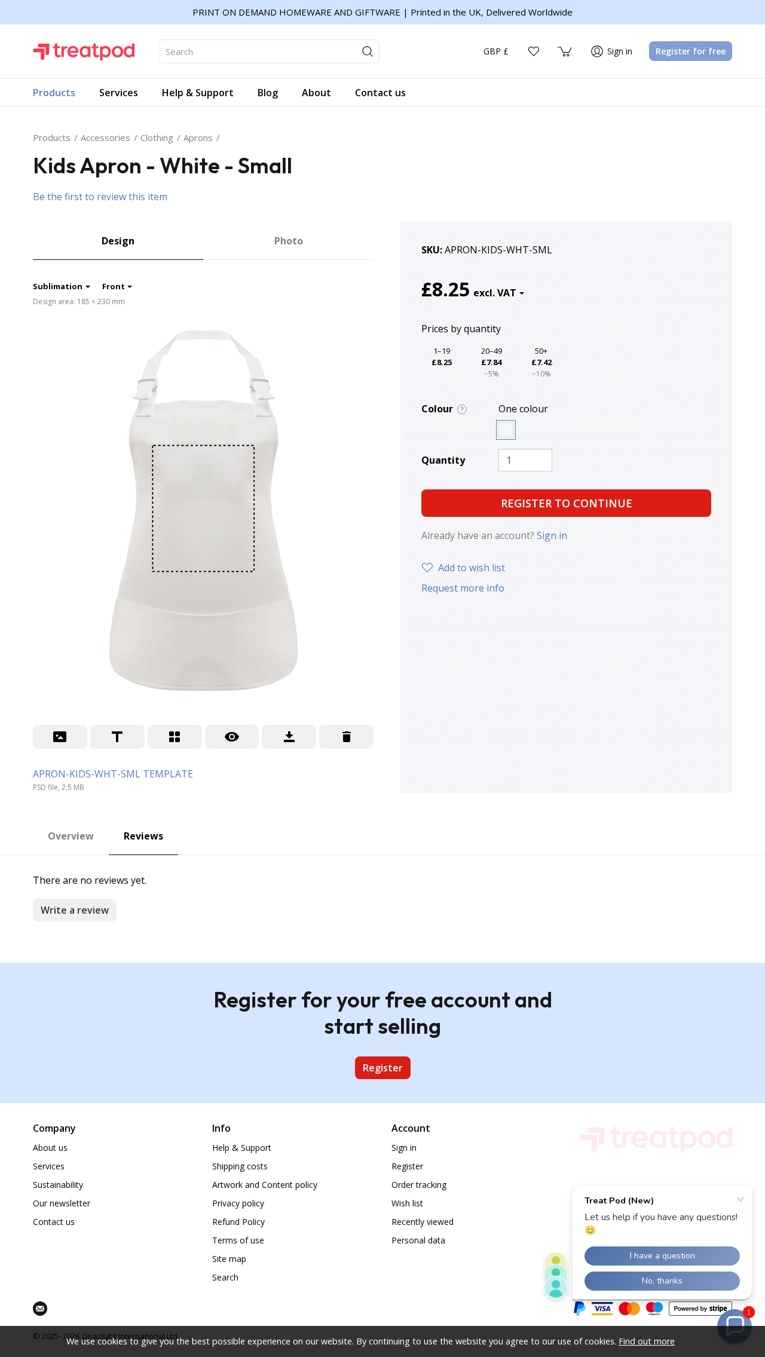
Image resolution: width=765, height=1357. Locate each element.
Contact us (54, 1221)
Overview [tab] (71, 836)
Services (49, 1166)
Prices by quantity (461, 328)
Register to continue (566, 503)
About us (50, 1147)
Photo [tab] (288, 240)
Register (383, 1067)
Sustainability (58, 1184)
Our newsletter (61, 1203)
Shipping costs (240, 1166)
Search (225, 1277)
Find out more (647, 1341)
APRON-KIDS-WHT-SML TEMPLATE (113, 773)
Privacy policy (238, 1203)
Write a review (75, 910)
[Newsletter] (40, 1308)
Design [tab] (118, 240)
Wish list (407, 1203)
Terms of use (238, 1240)
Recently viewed (422, 1221)
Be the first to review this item (100, 196)
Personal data (418, 1240)
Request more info (462, 588)
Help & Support (241, 1147)
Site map (229, 1258)
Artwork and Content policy (264, 1184)
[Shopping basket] (565, 51)
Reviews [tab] (143, 836)
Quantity (443, 460)
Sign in (552, 535)
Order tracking (418, 1184)
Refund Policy (238, 1221)
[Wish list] (533, 51)
